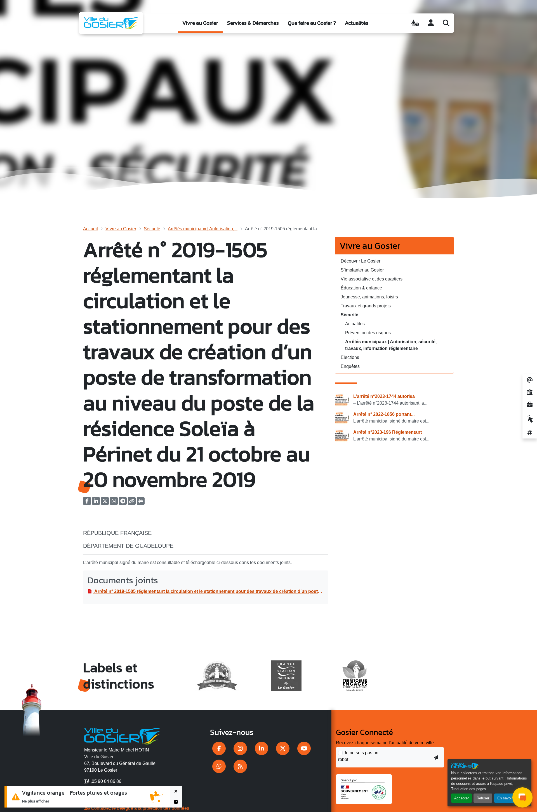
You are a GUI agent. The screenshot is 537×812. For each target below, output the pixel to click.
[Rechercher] (446, 23)
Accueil (90, 228)
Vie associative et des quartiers (371, 279)
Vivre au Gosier (200, 23)
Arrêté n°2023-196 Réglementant (387, 432)
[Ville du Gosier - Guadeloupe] (122, 735)
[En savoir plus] (176, 802)
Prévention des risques (368, 332)
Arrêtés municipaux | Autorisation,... (202, 228)
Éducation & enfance (361, 288)
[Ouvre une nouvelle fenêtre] (219, 748)
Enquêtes (350, 366)
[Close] (176, 791)
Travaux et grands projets (366, 305)
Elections (350, 357)
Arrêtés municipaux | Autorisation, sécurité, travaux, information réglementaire (391, 345)
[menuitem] (200, 23)
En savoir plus (508, 798)
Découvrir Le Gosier (360, 261)
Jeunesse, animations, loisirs (369, 296)
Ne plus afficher (35, 801)
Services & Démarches (253, 23)
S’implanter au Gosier (362, 270)
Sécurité (152, 228)
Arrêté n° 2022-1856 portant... (383, 414)
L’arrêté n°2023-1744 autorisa (384, 396)
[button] (141, 502)
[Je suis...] (415, 23)
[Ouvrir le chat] (522, 797)
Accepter (461, 798)
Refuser (483, 798)
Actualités (356, 23)
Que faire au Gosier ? (312, 23)
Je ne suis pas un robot (358, 756)
